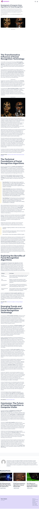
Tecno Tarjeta (34, 504)
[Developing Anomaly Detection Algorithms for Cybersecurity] (6, 480)
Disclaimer (34, 502)
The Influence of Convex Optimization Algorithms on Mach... (32, 485)
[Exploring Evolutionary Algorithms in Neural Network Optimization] (19, 480)
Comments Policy (35, 499)
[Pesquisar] (35, 1)
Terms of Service (35, 505)
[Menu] (37, 1)
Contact (33, 500)
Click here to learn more (10, 399)
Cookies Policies (35, 501)
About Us (34, 498)
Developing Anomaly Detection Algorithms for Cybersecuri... (5, 485)
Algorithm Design (3, 488)
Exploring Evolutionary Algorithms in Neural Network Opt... (19, 485)
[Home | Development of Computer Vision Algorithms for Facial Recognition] (5, 1)
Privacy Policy (34, 503)
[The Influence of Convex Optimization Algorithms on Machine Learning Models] (33, 480)
